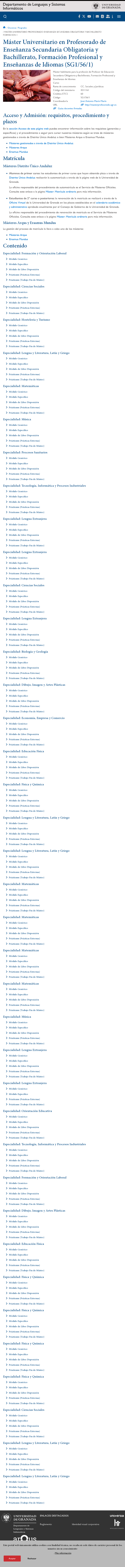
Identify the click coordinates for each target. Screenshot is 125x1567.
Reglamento (46, 1524)
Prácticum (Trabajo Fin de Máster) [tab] (26, 280)
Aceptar (12, 1558)
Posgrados (22, 28)
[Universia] (117, 1516)
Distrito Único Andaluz (22, 177)
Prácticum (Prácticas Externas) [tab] (24, 275)
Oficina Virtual (17, 202)
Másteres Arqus (18, 147)
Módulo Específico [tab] (18, 264)
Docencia (12, 28)
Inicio (4, 27)
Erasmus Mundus (18, 151)
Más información (63, 1553)
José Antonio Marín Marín (93, 101)
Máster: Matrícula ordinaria (61, 191)
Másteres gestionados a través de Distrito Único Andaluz (41, 143)
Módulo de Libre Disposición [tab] (24, 269)
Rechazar (32, 1558)
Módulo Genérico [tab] (18, 259)
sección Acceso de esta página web (29, 128)
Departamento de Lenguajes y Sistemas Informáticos (34, 6)
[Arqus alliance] (24, 1540)
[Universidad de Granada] (106, 6)
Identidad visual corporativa (85, 1524)
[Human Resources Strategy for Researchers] (117, 1524)
